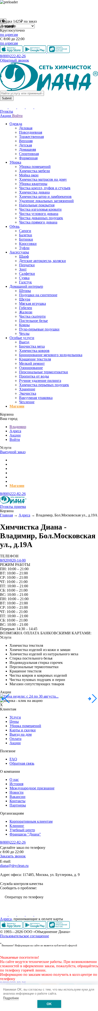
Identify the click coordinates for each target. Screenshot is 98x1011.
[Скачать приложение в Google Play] (35, 927)
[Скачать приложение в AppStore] (12, 927)
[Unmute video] (49, 11)
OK (49, 1004)
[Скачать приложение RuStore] (58, 927)
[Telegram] (30, 915)
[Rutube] (21, 915)
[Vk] (4, 915)
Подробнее (11, 998)
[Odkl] (13, 915)
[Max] (38, 915)
